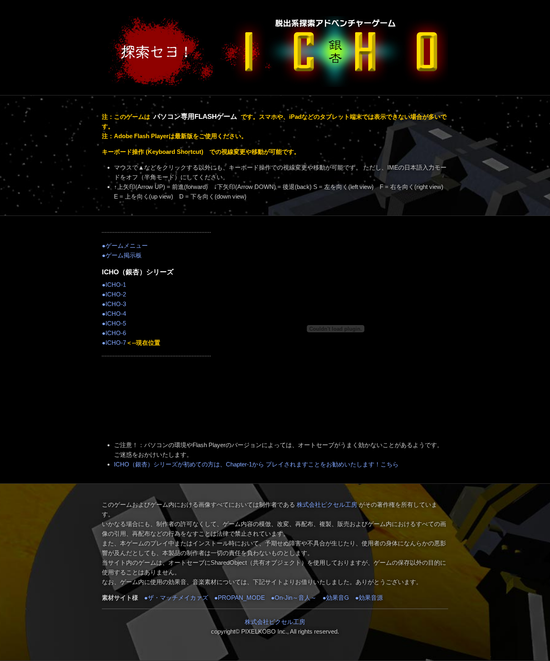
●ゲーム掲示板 (122, 255)
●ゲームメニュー (125, 245)
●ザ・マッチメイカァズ (176, 597)
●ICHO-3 (114, 303)
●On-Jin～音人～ (293, 597)
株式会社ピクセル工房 (327, 504)
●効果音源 (369, 597)
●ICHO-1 (114, 284)
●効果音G (336, 597)
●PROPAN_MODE (236, 597)
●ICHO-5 (114, 323)
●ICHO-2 (114, 294)
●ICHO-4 (114, 313)
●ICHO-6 (114, 332)
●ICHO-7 (114, 342)
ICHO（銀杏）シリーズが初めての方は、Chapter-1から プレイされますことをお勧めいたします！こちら (256, 464)
